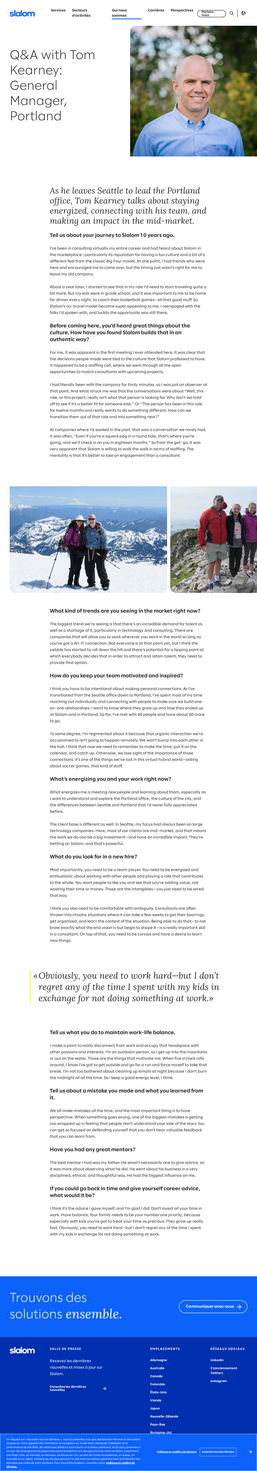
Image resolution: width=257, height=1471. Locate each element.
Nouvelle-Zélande (164, 1416)
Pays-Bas (157, 1424)
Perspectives (182, 10)
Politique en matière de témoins (177, 1452)
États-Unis (158, 1392)
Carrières (156, 10)
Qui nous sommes (119, 13)
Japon (155, 1408)
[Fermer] (250, 1451)
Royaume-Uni (161, 1432)
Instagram (218, 1381)
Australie (157, 1368)
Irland (154, 1400)
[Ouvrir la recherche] (232, 13)
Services (58, 10)
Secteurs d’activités (81, 13)
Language (243, 13)
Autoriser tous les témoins (218, 1452)
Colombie (157, 1384)
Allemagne (158, 1360)
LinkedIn (217, 1360)
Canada (156, 1376)
